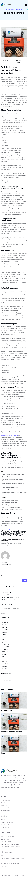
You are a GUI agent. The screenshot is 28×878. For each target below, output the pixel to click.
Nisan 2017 (4, 654)
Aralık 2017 (5, 634)
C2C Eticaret (6, 710)
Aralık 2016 (5, 664)
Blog (3, 677)
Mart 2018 (4, 627)
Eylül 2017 (4, 642)
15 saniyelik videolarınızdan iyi (9, 435)
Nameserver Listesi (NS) (7, 822)
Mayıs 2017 (5, 651)
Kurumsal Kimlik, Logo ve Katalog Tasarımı (12, 858)
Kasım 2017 (5, 637)
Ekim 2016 (4, 668)
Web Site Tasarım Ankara (11, 732)
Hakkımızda (4, 805)
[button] (26, 5)
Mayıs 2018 (5, 622)
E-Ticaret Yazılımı (6, 856)
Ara (2, 575)
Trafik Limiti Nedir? (6, 827)
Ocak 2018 (4, 632)
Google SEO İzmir (6, 595)
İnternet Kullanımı (8, 753)
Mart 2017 (4, 656)
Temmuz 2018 (5, 617)
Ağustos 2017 (5, 644)
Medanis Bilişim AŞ (5, 529)
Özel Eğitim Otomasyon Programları (11, 599)
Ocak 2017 (4, 661)
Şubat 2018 (5, 629)
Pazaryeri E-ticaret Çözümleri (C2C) (11, 863)
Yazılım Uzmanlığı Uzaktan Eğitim (10, 597)
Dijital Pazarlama (6, 680)
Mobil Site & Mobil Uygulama (9, 861)
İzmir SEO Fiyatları (6, 592)
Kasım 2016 (5, 666)
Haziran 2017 (5, 649)
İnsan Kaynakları (5, 808)
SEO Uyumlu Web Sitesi (8, 590)
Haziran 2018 (5, 620)
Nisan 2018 (4, 625)
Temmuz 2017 (5, 646)
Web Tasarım (4, 866)
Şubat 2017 (5, 659)
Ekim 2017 (4, 639)
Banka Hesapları (5, 800)
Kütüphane (4, 819)
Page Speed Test (5, 824)
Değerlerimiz (4, 803)
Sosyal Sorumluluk (6, 810)
